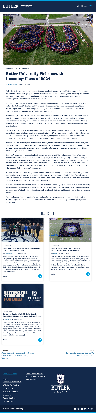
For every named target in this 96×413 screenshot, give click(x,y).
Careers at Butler (10, 374)
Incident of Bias (9, 398)
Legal (5, 379)
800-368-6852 (32, 379)
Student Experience (22, 68)
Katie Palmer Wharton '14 (12, 84)
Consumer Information (12, 382)
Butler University (8, 319)
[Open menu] (91, 6)
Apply (78, 6)
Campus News (10, 68)
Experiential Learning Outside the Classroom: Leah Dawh (80, 353)
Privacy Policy (8, 401)
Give (85, 6)
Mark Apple (55, 253)
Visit (82, 6)
